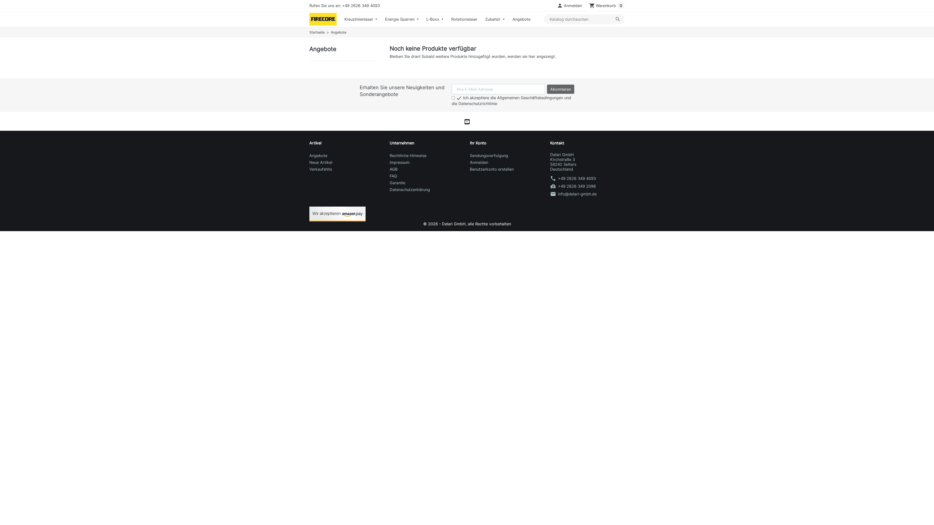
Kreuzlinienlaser (359, 19)
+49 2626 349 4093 (577, 178)
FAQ (393, 176)
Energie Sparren (400, 19)
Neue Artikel (320, 162)
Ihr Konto (478, 142)
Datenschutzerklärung (410, 189)
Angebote (521, 19)
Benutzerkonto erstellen (492, 169)
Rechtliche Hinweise (408, 155)
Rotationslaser (464, 19)
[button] (569, 5)
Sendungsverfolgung (489, 155)
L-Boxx (433, 19)
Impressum (400, 162)
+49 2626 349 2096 (577, 186)
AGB (393, 169)
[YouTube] (467, 121)
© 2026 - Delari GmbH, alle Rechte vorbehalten (467, 223)
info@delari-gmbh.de (577, 194)
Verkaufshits (320, 169)
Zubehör (493, 19)
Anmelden (479, 162)
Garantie (397, 182)
